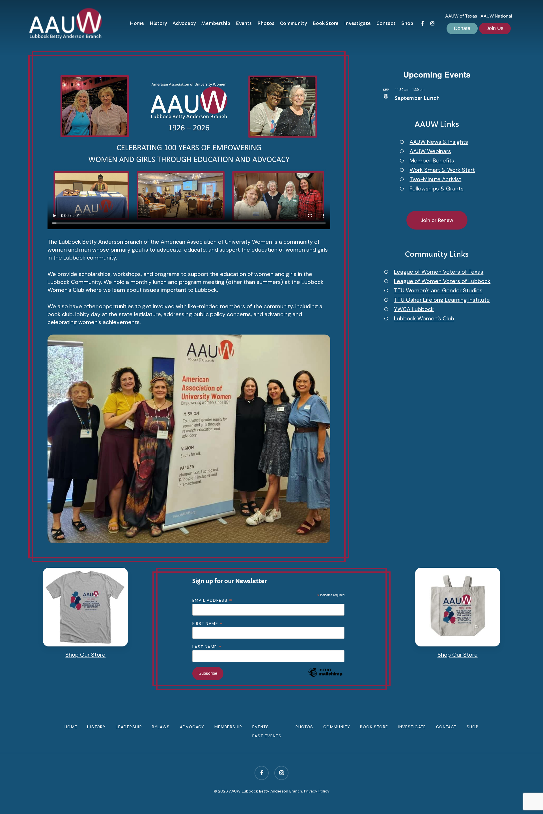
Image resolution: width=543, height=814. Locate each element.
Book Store (374, 726)
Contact (446, 726)
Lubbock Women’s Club (424, 318)
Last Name (207, 646)
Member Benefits (432, 160)
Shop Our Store (85, 654)
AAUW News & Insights (439, 141)
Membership (228, 726)
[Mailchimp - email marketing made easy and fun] (325, 680)
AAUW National (496, 16)
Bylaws (161, 726)
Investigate (412, 726)
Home (70, 726)
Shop (473, 726)
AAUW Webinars (430, 151)
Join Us (494, 28)
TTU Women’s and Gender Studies (438, 290)
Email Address (212, 600)
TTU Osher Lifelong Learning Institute (442, 299)
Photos (304, 726)
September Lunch (417, 98)
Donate (462, 28)
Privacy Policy (316, 791)
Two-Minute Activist (435, 179)
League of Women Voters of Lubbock (442, 281)
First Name (207, 623)
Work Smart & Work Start (442, 169)
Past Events (266, 735)
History (96, 726)
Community (336, 726)
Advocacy (192, 726)
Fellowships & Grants (437, 188)
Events (260, 726)
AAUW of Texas (461, 16)
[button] (436, 220)
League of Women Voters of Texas (438, 271)
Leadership (129, 726)
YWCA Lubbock (414, 309)
